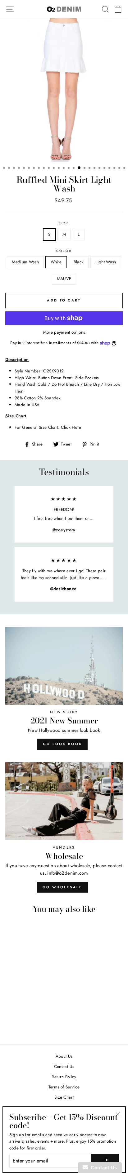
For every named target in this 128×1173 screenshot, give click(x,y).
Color (63, 250)
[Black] (27, 1022)
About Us (64, 1056)
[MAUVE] (41, 1022)
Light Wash (105, 262)
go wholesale (62, 887)
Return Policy (64, 1077)
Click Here (71, 427)
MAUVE (64, 278)
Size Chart (64, 1097)
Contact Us (64, 1066)
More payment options (64, 332)
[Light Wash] (34, 1022)
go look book (62, 743)
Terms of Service (64, 1087)
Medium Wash (25, 262)
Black (79, 262)
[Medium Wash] (13, 1022)
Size (64, 223)
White (56, 262)
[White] (20, 1022)
